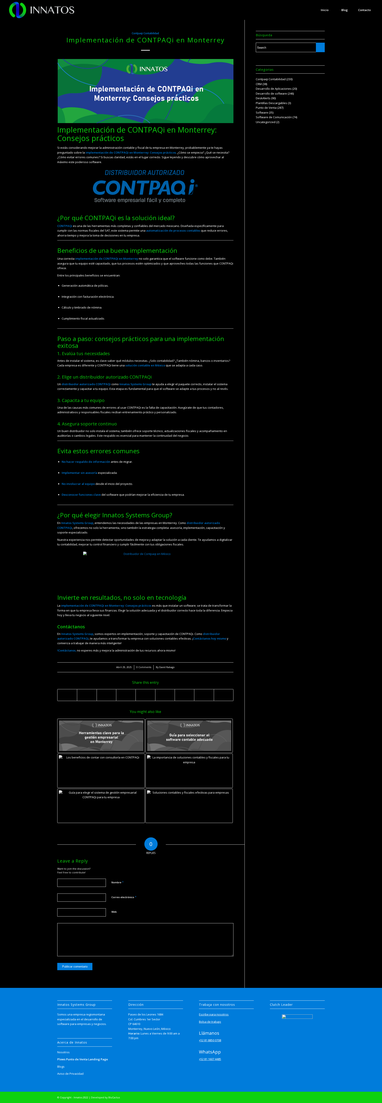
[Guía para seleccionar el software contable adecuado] (189, 736)
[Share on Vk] (184, 695)
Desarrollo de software (271, 93)
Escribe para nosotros (214, 1014)
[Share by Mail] (223, 695)
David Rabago (167, 667)
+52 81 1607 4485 (210, 1059)
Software (262, 112)
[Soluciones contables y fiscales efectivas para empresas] (189, 806)
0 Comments (143, 667)
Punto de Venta (266, 108)
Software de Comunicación (274, 117)
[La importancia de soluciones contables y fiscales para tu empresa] (189, 771)
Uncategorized (265, 122)
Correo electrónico (123, 897)
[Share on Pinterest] (126, 695)
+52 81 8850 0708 (210, 1040)
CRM (259, 84)
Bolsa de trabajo (210, 1022)
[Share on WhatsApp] (106, 695)
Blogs (61, 1067)
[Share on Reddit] (204, 695)
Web (114, 911)
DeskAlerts (263, 98)
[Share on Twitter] (86, 695)
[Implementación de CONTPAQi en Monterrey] (145, 91)
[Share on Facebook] (67, 695)
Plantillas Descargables (271, 103)
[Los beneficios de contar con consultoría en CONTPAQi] (101, 771)
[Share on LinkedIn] (145, 695)
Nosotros (63, 1052)
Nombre (117, 882)
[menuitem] (324, 10)
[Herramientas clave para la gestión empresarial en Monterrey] (101, 736)
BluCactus (114, 1097)
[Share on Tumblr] (165, 695)
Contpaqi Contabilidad (145, 33)
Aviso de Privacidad (70, 1074)
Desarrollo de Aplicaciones (274, 89)
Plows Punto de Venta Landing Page (82, 1059)
